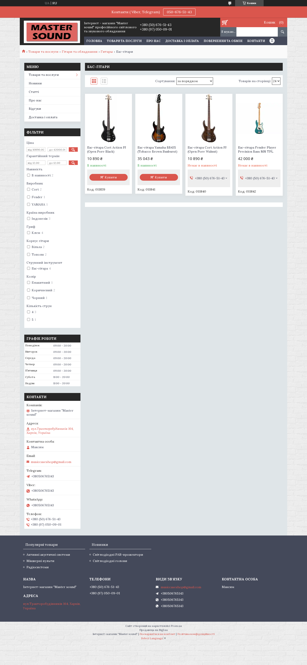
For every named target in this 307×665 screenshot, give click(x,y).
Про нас (153, 41)
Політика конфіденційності (196, 634)
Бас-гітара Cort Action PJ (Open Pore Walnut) (207, 149)
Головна (94, 41)
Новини (35, 83)
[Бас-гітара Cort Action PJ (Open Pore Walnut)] (208, 118)
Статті (34, 92)
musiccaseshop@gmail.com (51, 462)
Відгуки (35, 109)
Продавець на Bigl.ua (153, 630)
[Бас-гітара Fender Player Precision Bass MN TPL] (259, 118)
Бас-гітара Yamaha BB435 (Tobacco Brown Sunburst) (157, 149)
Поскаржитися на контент (157, 634)
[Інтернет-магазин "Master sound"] (52, 31)
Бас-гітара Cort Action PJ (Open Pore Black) (106, 149)
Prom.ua (176, 626)
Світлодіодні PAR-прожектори (118, 555)
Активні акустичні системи (48, 555)
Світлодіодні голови (110, 561)
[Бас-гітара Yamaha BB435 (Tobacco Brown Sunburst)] (158, 118)
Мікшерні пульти (40, 561)
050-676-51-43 (179, 12)
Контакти (256, 41)
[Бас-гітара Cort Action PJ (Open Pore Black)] (108, 118)
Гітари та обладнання (80, 52)
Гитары (107, 52)
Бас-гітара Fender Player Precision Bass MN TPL (257, 149)
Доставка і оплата (182, 41)
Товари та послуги (124, 41)
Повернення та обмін (223, 41)
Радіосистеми (38, 567)
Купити (111, 177)
